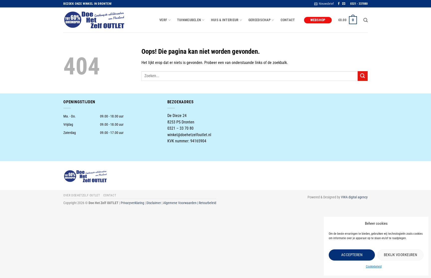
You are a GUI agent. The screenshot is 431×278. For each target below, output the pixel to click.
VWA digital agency (354, 197)
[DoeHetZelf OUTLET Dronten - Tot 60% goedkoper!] (94, 20)
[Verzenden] (363, 76)
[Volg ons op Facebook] (338, 3)
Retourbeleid (207, 203)
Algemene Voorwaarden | (181, 203)
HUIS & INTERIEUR (225, 20)
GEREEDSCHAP (259, 20)
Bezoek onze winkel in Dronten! (87, 3)
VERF (163, 20)
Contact (288, 20)
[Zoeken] (365, 20)
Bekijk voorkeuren (400, 255)
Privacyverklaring (132, 203)
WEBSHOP (317, 20)
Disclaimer (153, 203)
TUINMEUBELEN (189, 20)
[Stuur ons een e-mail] (343, 3)
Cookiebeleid (374, 266)
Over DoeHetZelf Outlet (81, 195)
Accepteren (352, 255)
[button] (324, 3)
